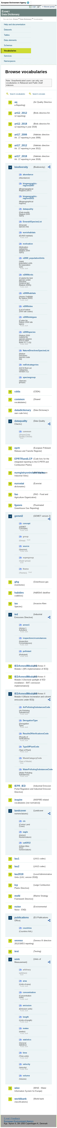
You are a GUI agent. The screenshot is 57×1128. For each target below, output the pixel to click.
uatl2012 (27, 843)
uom (17, 959)
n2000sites (28, 306)
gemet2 (18, 516)
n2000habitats (28, 293)
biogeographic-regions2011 (28, 197)
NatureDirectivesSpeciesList (28, 350)
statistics (27, 1039)
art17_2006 (20, 134)
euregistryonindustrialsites (23, 472)
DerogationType (28, 720)
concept (26, 523)
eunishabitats (28, 232)
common (19, 399)
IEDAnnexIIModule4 (23, 693)
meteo (26, 1028)
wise (17, 1088)
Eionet (15, 19)
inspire (18, 799)
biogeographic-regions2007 (28, 184)
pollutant (27, 651)
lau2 (16, 866)
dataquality (28, 209)
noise (17, 906)
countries (27, 928)
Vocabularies (10, 51)
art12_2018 (20, 123)
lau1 (16, 858)
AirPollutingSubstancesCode (28, 707)
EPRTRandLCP (23, 458)
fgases (18, 505)
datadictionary (22, 410)
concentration (28, 992)
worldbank (20, 1099)
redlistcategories (28, 365)
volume (26, 1075)
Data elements (10, 40)
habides (19, 592)
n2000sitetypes (28, 317)
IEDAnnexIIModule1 (23, 666)
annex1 (26, 625)
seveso (18, 940)
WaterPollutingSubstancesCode (28, 769)
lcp (16, 885)
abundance (28, 174)
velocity (26, 1064)
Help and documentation (14, 24)
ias (16, 603)
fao (16, 494)
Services (8, 56)
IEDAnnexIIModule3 (23, 676)
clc (24, 821)
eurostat (19, 483)
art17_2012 (20, 145)
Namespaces (10, 61)
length (26, 1017)
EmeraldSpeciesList (28, 222)
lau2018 (18, 874)
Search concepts (39, 94)
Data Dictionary (25, 19)
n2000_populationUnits (28, 258)
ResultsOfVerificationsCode (28, 733)
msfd (17, 896)
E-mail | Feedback (12, 1118)
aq (15, 102)
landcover (20, 810)
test (16, 951)
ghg (16, 582)
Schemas (8, 45)
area (25, 981)
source (26, 546)
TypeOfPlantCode (28, 747)
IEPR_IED (20, 786)
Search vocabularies (17, 94)
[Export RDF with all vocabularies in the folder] (49, 167)
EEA (16, 2)
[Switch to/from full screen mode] (39, 6)
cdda (17, 391)
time (25, 1053)
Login (34, 7)
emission (27, 1005)
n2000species (28, 332)
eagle (25, 832)
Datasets (8, 30)
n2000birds (28, 275)
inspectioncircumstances (28, 638)
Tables (7, 35)
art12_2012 (20, 113)
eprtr (17, 448)
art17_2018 (20, 156)
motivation (28, 244)
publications (21, 917)
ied (16, 614)
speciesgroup (28, 377)
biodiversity (21, 167)
